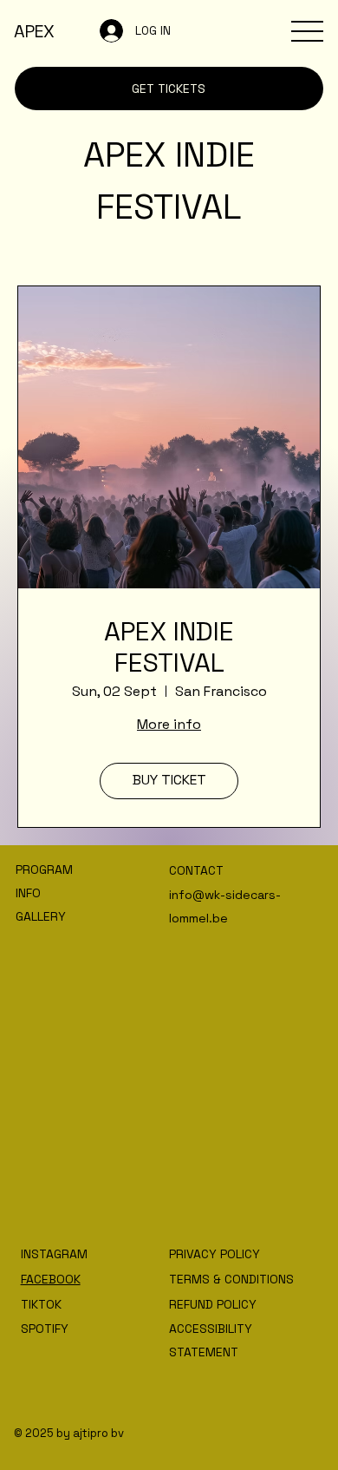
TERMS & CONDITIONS (231, 1279)
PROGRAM (44, 869)
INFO (28, 893)
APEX (34, 31)
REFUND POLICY (213, 1304)
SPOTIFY (44, 1328)
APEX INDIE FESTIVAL (169, 647)
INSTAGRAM (56, 1254)
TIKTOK (41, 1304)
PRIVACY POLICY (214, 1254)
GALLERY (41, 916)
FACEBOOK (51, 1279)
